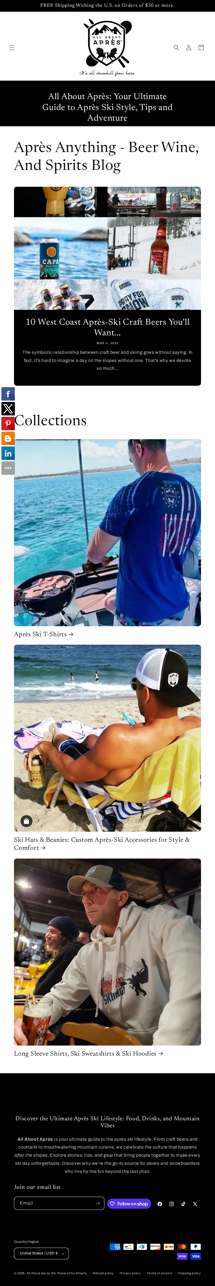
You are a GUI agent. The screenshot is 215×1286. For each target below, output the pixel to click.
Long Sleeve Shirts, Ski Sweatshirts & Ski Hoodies (85, 1054)
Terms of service (159, 1273)
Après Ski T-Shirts (40, 635)
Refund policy (103, 1273)
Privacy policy (130, 1273)
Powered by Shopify (72, 1273)
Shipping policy (189, 1273)
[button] (12, 47)
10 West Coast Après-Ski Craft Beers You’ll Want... (107, 328)
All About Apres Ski (41, 1273)
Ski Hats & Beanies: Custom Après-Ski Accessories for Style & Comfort (102, 844)
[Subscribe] (98, 1203)
